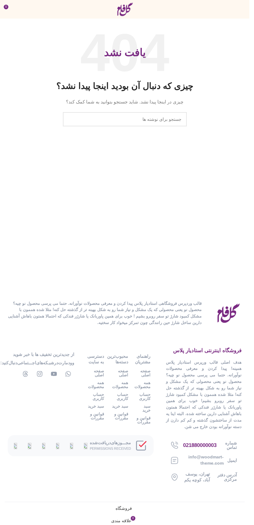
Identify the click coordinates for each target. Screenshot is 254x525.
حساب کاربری (144, 396)
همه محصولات (142, 384)
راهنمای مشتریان (142, 359)
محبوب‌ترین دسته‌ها (119, 359)
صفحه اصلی (145, 373)
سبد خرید (146, 408)
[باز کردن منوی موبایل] (242, 9)
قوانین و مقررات (143, 420)
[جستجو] (70, 119)
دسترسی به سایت (95, 359)
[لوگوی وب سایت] (124, 9)
